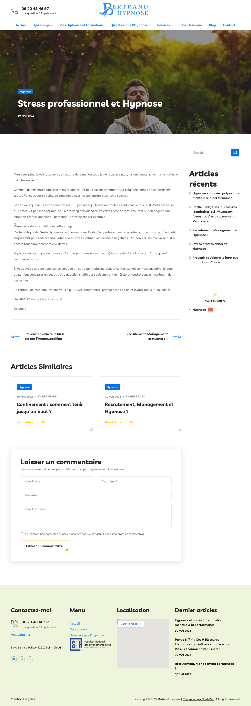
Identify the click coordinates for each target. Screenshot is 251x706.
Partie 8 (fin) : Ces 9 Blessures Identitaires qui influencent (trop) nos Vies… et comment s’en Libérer (215, 214)
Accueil (75, 623)
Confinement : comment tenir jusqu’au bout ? (50, 407)
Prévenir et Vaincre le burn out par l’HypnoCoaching (215, 260)
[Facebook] (22, 659)
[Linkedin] (30, 659)
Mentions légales (23, 699)
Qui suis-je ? (78, 629)
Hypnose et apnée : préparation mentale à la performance (216, 195)
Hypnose (25, 91)
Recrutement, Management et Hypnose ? (139, 407)
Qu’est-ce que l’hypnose (87, 635)
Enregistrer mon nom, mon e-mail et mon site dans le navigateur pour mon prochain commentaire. (85, 534)
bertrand (49, 396)
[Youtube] (14, 659)
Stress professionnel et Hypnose (210, 246)
